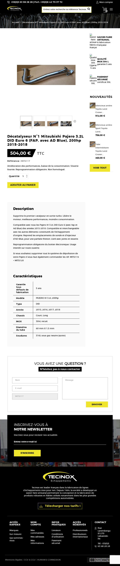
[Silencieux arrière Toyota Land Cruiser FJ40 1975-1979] (92, 105)
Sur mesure (15, 534)
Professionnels (80, 530)
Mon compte (36, 523)
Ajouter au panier (23, 185)
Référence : (13, 161)
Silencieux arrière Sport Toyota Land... (103, 128)
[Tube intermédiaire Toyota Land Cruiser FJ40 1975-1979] (92, 144)
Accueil (15, 22)
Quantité (14, 176)
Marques (14, 530)
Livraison (56, 530)
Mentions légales (13, 560)
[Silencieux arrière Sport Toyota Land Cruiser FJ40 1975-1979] (92, 125)
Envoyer (97, 405)
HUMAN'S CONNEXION (49, 560)
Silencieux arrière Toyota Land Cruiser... (103, 109)
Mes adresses (37, 537)
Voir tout (100, 168)
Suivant (74, 121)
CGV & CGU (29, 560)
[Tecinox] (32, 8)
